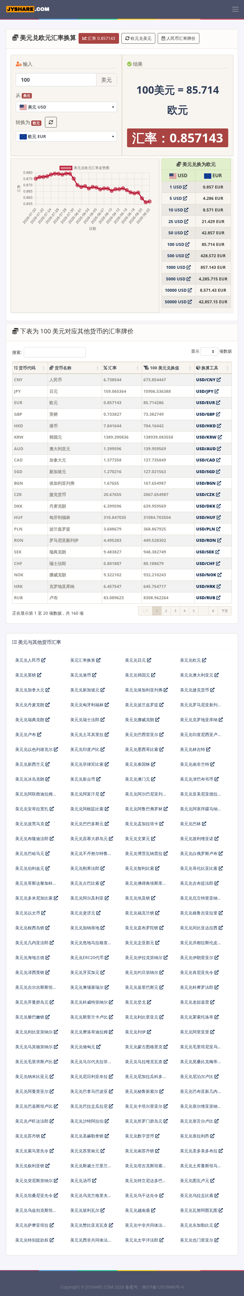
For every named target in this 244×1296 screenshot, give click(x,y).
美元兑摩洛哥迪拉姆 (89, 1032)
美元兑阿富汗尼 (85, 794)
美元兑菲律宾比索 (87, 764)
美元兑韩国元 (138, 675)
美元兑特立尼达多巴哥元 (146, 1183)
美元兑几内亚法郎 (32, 942)
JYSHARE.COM (99, 1287)
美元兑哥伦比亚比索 (199, 868)
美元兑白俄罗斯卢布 (199, 853)
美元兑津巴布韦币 (197, 779)
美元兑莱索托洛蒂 (197, 1017)
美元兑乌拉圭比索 (197, 1195)
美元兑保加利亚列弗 (144, 690)
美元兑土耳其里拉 (87, 734)
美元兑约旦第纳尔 (142, 972)
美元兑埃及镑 (138, 898)
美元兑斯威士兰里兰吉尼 (91, 1168)
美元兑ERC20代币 (87, 957)
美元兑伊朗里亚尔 (197, 957)
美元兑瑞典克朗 (30, 719)
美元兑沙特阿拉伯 (87, 1121)
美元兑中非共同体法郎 (146, 1225)
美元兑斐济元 (83, 913)
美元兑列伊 (136, 1032)
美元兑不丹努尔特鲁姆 (91, 853)
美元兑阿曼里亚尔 (32, 1091)
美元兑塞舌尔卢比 (197, 1121)
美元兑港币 (81, 675)
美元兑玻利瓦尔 (85, 1210)
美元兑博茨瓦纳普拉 (144, 853)
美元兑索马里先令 (32, 1151)
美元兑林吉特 (193, 749)
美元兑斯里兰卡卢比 (89, 1017)
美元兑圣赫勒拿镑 (87, 1136)
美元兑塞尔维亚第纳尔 (201, 1106)
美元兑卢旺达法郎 (32, 1121)
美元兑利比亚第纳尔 (34, 1032)
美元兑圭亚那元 (140, 942)
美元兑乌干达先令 (142, 1195)
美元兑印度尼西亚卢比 (201, 734)
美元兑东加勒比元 (197, 1225)
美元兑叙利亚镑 (30, 1165)
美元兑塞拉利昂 (195, 1136)
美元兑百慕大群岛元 (89, 838)
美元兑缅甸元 (83, 1046)
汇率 (112, 368)
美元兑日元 (136, 660)
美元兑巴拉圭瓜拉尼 (89, 1106)
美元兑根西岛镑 (30, 928)
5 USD (176, 198)
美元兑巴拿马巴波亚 (89, 1091)
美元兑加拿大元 (30, 690)
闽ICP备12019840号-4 (163, 1287)
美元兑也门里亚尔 (197, 1240)
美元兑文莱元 (138, 838)
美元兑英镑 (26, 675)
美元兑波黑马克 (30, 823)
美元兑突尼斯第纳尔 (34, 1180)
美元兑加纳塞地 (85, 928)
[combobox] (66, 107)
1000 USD (176, 267)
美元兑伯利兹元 (30, 868)
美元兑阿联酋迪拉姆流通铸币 (36, 796)
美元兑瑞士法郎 (85, 719)
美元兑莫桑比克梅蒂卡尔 (201, 1064)
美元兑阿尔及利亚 (87, 898)
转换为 (28, 122)
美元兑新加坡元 (85, 690)
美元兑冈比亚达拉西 (199, 928)
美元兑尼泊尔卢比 (197, 1076)
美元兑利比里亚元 (142, 1017)
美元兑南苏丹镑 (140, 1151)
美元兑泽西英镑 (30, 972)
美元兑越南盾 (138, 1210)
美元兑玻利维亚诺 (197, 838)
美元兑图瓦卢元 (195, 1180)
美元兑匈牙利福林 (87, 704)
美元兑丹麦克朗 (30, 704)
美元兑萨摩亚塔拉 (32, 1225)
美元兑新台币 (83, 779)
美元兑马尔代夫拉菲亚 (91, 1061)
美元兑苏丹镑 (28, 1136)
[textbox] (66, 107)
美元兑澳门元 (138, 779)
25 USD (176, 221)
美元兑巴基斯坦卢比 (34, 1106)
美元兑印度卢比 (85, 749)
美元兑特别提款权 (32, 1240)
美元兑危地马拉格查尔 (91, 942)
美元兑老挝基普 (195, 1002)
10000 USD (176, 290)
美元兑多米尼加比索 (34, 898)
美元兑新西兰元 (30, 764)
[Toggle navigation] (235, 9)
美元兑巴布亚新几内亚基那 (201, 1093)
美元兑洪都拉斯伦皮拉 (201, 942)
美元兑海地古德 (30, 957)
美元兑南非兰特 (195, 764)
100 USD (176, 244)
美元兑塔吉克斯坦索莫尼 (146, 1168)
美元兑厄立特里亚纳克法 (201, 900)
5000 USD (176, 279)
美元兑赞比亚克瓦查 (89, 1225)
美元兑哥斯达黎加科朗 (36, 883)
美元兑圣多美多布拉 (199, 1151)
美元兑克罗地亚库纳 (199, 719)
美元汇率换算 (83, 660)
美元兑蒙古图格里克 (144, 1046)
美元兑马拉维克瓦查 (144, 1061)
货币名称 (62, 368)
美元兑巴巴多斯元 (87, 823)
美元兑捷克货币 (195, 690)
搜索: (17, 352)
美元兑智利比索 (140, 868)
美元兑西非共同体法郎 (91, 1240)
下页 (224, 610)
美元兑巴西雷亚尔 (142, 734)
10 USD (176, 210)
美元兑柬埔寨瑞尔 (87, 987)
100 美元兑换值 (164, 368)
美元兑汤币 (81, 1180)
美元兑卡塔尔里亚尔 (144, 1106)
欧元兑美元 (140, 38)
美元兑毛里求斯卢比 (34, 1061)
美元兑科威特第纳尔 (89, 1002)
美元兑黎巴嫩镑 (30, 1017)
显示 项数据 (211, 351)
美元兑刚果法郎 (85, 868)
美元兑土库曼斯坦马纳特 (201, 1168)
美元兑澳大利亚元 (197, 675)
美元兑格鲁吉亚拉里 (199, 913)
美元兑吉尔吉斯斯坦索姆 (36, 989)
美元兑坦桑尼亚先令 (34, 1195)
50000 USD (176, 302)
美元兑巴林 (191, 823)
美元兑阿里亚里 (195, 1032)
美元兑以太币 (28, 913)
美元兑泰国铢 (138, 764)
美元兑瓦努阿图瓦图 (199, 1210)
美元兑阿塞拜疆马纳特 (201, 809)
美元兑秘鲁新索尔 (142, 1091)
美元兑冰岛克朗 (30, 779)
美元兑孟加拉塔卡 (142, 823)
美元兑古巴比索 (85, 883)
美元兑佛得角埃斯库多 (146, 883)
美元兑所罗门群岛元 (144, 1121)
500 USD (176, 255)
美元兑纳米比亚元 (32, 1076)
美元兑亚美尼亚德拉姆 (201, 794)
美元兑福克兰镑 (140, 913)
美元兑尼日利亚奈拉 (89, 1076)
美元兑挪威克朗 (140, 719)
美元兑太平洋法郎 (142, 1240)
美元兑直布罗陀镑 (142, 928)
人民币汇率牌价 (180, 38)
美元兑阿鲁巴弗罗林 (144, 809)
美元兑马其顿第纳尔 (34, 1046)
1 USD (176, 187)
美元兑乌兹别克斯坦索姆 (36, 1212)
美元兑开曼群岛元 (32, 1002)
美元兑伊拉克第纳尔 (144, 957)
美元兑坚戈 (136, 1002)
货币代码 (26, 368)
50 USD (176, 233)
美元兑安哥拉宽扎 (32, 809)
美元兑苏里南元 (85, 1151)
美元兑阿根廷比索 (87, 809)
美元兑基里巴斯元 (142, 987)
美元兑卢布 (26, 734)
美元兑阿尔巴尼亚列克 (146, 794)
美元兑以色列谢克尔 (34, 749)
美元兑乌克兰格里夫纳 (91, 1195)
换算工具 (209, 368)
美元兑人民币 (28, 660)
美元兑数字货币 (140, 1136)
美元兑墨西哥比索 (142, 749)
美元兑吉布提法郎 (197, 883)
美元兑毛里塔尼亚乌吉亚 (201, 1049)
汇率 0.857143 (101, 38)
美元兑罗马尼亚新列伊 (201, 704)
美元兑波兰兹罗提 (142, 704)
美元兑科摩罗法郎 (197, 987)
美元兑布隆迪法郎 (32, 838)
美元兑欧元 (191, 660)
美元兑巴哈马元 (30, 853)
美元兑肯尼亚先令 (197, 972)
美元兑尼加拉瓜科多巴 (146, 1076)
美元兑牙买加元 (85, 972)
